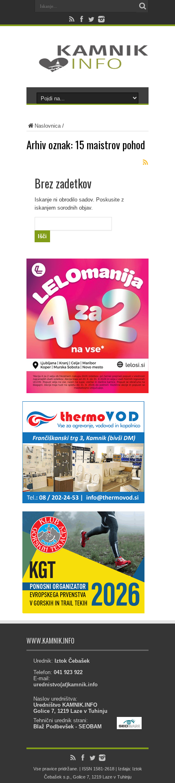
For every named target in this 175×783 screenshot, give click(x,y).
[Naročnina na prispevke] (145, 162)
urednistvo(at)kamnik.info (65, 684)
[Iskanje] (142, 6)
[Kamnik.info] (87, 67)
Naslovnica (48, 126)
